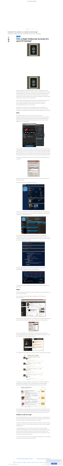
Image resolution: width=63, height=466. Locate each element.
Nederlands (21, 462)
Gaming (18, 36)
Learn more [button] (58, 461)
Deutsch (16, 462)
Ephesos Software (32, 1)
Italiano (34, 462)
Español (42, 462)
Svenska (26, 462)
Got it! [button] (54, 463)
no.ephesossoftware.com (14, 464)
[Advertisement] (31, 10)
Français (38, 462)
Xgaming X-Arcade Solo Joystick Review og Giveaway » (44, 459)
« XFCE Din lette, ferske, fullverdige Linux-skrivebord (24, 458)
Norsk (30, 462)
